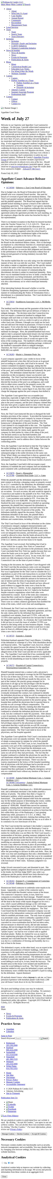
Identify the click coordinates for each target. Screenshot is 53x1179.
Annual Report (17, 18)
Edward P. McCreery (31, 169)
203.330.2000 (11, 1045)
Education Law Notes (20, 69)
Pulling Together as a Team (22, 80)
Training (19, 85)
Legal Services (12, 27)
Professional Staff (18, 94)
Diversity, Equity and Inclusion (24, 43)
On (5, 1163)
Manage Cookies (13, 1082)
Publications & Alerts (20, 60)
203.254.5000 (11, 1064)
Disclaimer (10, 1077)
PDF (3, 1007)
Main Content (16, 4)
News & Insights (13, 50)
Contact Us (15, 104)
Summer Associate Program (22, 92)
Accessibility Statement (15, 1084)
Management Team (19, 25)
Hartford (9, 1048)
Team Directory (17, 36)
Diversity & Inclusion (25, 87)
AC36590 (10, 778)
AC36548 (10, 883)
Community (16, 20)
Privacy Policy (12, 1080)
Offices (14, 101)
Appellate (10, 1029)
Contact (9, 97)
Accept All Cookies (39, 1134)
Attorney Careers (18, 90)
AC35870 (10, 473)
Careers (9, 76)
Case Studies (16, 16)
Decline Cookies (23, 1134)
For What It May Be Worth (22, 71)
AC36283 (10, 354)
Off (12, 1163)
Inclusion (10, 39)
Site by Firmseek (13, 1093)
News (13, 55)
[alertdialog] (26, 1158)
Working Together (18, 73)
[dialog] (26, 1127)
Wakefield (10, 1057)
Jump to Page (6, 1036)
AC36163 (10, 881)
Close (4, 1177)
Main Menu (6, 4)
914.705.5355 (11, 1068)
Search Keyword (8, 1038)
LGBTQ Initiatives (19, 46)
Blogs (8, 62)
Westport (9, 1061)
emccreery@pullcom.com (21, 166)
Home (8, 1073)
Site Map (10, 1075)
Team (8, 30)
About (8, 9)
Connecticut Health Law (21, 67)
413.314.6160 (11, 1054)
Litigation (10, 1031)
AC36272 (10, 665)
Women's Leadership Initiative (23, 48)
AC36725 (10, 636)
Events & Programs (19, 57)
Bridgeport (10, 1043)
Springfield (10, 1052)
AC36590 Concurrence (15, 782)
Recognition (16, 23)
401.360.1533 (11, 1059)
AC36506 (10, 188)
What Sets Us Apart (19, 13)
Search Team (16, 34)
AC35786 (10, 475)
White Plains (11, 1066)
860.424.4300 (11, 1050)
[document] (26, 1158)
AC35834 (10, 302)
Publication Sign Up (9, 1098)
